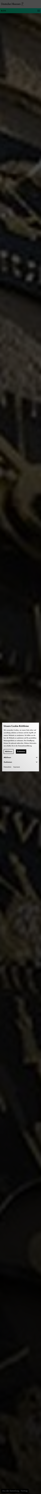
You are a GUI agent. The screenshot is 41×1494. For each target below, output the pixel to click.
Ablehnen (8, 751)
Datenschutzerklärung (25, 746)
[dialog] (20, 747)
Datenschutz (7, 767)
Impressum (16, 767)
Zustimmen (21, 751)
